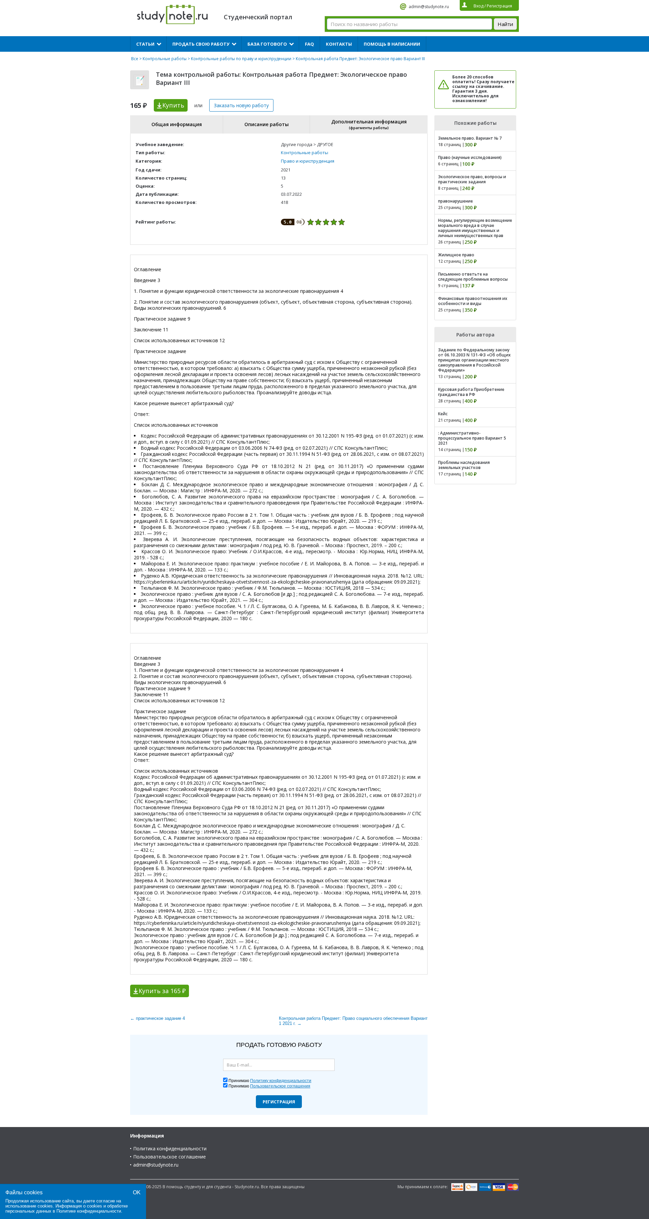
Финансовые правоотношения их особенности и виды (472, 301)
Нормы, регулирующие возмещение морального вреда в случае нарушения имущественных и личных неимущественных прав (475, 227)
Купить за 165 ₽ (162, 991)
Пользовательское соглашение (169, 1156)
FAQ (309, 44)
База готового (267, 44)
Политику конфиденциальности (280, 1080)
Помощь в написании (392, 44)
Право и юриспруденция (307, 161)
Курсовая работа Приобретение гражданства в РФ (471, 391)
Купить (173, 105)
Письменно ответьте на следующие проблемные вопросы (473, 276)
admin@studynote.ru (429, 6)
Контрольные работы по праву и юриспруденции (241, 59)
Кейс (443, 414)
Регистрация (279, 1102)
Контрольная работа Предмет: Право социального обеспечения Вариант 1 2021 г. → (353, 1021)
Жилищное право (456, 255)
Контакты (339, 44)
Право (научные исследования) (470, 157)
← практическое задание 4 (157, 1018)
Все (134, 59)
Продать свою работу (201, 44)
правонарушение (455, 201)
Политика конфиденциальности (170, 1148)
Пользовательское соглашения (280, 1086)
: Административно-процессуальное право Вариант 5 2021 (472, 438)
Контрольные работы (165, 59)
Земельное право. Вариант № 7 (470, 138)
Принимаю (270, 1080)
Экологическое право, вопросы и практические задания (472, 179)
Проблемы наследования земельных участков (464, 465)
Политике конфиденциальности (88, 1211)
